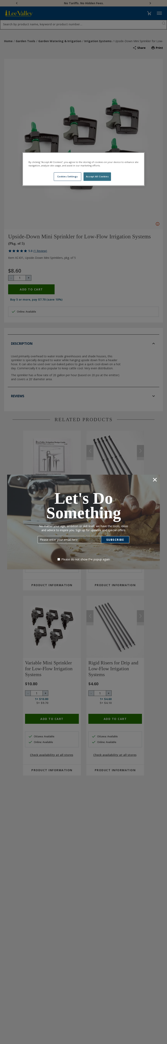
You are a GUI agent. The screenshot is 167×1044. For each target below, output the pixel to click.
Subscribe (115, 540)
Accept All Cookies (97, 176)
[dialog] (83, 522)
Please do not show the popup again (85, 559)
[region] (83, 169)
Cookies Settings (67, 176)
